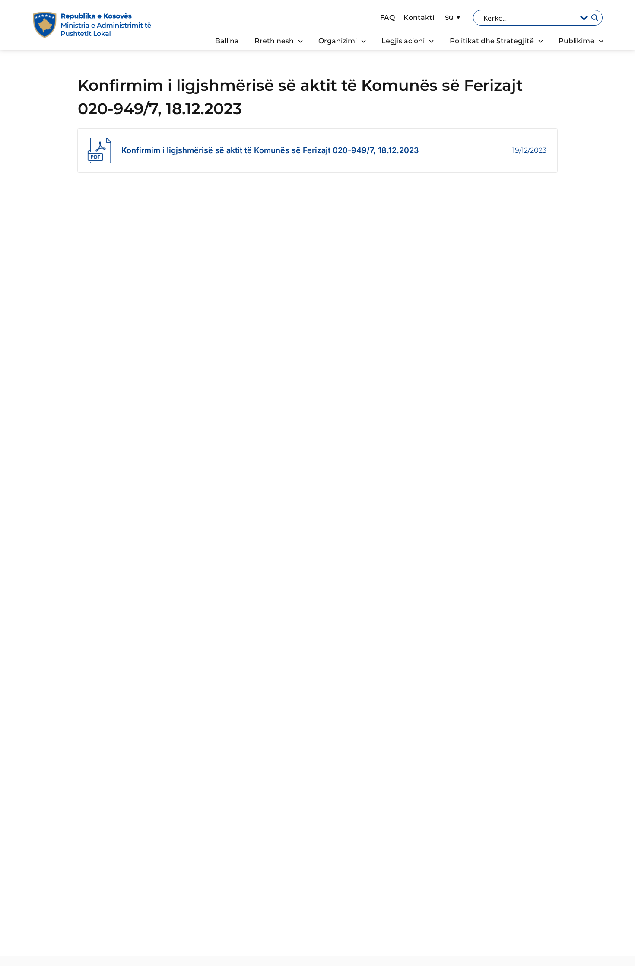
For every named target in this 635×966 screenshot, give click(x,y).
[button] (451, 17)
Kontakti (418, 17)
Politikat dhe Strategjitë (492, 41)
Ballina (227, 41)
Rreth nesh (274, 41)
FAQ (387, 17)
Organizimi (337, 41)
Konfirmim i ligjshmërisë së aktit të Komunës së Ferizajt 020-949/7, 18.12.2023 (270, 150)
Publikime (576, 41)
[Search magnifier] (594, 17)
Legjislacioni (403, 41)
